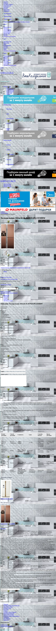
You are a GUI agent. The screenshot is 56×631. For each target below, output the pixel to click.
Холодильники (7, 13)
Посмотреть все (7, 27)
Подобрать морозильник (10, 50)
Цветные (7, 267)
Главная (5, 1)
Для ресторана (7, 60)
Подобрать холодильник (10, 36)
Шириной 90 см (14, 267)
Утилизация (6, 9)
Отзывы (6, 8)
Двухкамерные (7, 29)
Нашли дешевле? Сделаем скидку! (9, 293)
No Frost (6, 28)
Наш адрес (6, 7)
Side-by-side (27, 267)
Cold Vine (6, 64)
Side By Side (7, 33)
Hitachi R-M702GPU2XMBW (8, 523)
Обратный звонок (5, 81)
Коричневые (21, 267)
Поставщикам (7, 618)
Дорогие (3, 267)
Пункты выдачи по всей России (11, 605)
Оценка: (3, 387)
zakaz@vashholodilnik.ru (6, 626)
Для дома (6, 61)
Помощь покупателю (9, 613)
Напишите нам (7, 5)
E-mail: (2, 371)
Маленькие (6, 42)
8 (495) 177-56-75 (7, 73)
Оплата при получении (6, 277)
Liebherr (5, 58)
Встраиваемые (7, 32)
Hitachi (5, 271)
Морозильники (7, 16)
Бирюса (5, 48)
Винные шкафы (8, 19)
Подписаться (4, 590)
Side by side (9, 93)
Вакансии (6, 620)
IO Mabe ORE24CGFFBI (7, 498)
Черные (5, 35)
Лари (5, 44)
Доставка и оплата (8, 4)
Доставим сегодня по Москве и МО (9, 279)
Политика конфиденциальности (11, 616)
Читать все (3, 528)
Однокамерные (7, 31)
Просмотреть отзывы (6, 284)
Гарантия (6, 3)
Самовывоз (6, 11)
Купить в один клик (6, 291)
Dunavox (6, 57)
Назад (5, 24)
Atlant (5, 49)
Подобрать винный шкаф (10, 65)
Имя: (2, 368)
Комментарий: (5, 374)
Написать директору (5, 629)
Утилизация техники (9, 614)
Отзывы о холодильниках (10, 612)
